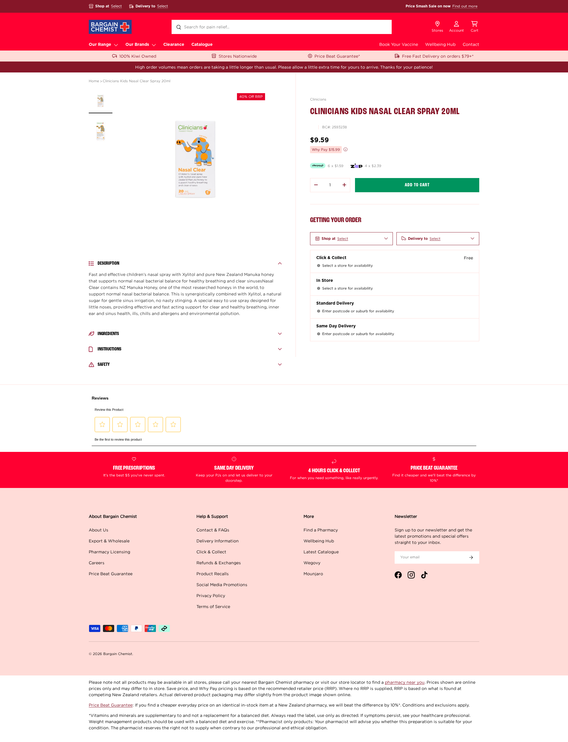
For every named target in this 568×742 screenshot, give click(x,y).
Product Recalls (212, 573)
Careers (96, 562)
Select (116, 6)
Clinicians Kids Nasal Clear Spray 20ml (136, 81)
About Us (98, 530)
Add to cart (417, 184)
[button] (474, 27)
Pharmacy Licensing (109, 551)
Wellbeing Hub (440, 44)
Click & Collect (211, 551)
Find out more (464, 6)
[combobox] (282, 27)
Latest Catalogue (321, 551)
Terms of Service (213, 606)
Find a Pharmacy (321, 530)
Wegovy (312, 562)
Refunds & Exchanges (218, 562)
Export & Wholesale (109, 541)
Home (94, 81)
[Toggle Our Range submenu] (116, 44)
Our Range (100, 45)
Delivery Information (217, 541)
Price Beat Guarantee (111, 573)
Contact (471, 44)
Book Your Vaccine (398, 44)
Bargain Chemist (117, 654)
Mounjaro (313, 573)
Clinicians (318, 99)
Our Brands (137, 45)
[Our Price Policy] (345, 149)
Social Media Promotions (221, 584)
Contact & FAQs (212, 530)
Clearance (173, 45)
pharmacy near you (405, 682)
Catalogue (202, 45)
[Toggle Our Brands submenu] (153, 44)
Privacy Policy (210, 595)
